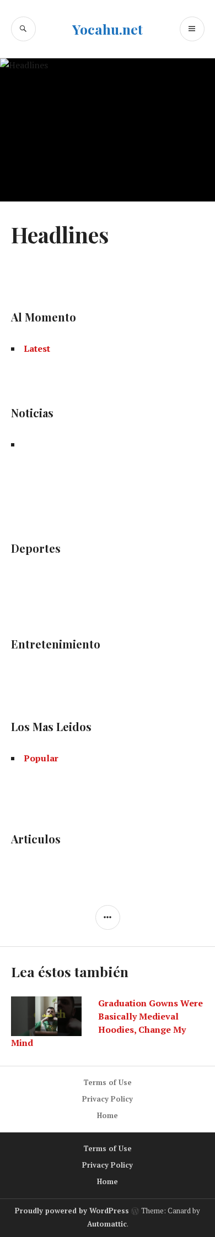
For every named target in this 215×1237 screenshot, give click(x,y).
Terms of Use (107, 1082)
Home (107, 1115)
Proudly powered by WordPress (72, 1211)
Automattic (107, 1224)
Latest (37, 348)
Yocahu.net (107, 29)
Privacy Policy (107, 1099)
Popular (41, 758)
